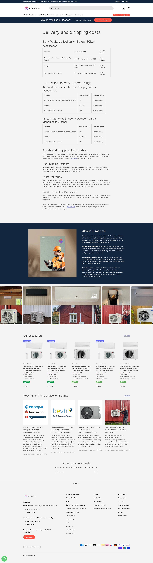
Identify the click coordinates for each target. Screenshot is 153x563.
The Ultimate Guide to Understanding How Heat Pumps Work (115, 429)
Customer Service (99, 505)
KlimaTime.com (31, 555)
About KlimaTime (71, 498)
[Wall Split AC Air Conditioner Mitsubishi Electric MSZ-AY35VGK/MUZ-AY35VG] (58, 351)
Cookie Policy (70, 519)
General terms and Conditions (76, 508)
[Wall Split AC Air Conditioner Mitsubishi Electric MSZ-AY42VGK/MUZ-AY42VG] (106, 351)
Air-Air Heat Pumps (45, 15)
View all (127, 336)
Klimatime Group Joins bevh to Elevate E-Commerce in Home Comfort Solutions (62, 429)
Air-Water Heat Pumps (63, 15)
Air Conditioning (28, 15)
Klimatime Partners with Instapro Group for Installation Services (33, 429)
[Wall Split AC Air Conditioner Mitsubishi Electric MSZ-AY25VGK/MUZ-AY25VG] (34, 351)
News (68, 501)
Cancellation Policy (72, 512)
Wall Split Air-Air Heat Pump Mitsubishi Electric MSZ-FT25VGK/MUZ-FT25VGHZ (81, 368)
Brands (120, 512)
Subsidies (121, 501)
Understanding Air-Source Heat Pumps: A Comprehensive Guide (89, 429)
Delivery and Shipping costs (75, 505)
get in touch (71, 207)
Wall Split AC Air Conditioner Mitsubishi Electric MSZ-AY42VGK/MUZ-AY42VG (105, 368)
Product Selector (124, 508)
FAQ (67, 523)
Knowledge (122, 498)
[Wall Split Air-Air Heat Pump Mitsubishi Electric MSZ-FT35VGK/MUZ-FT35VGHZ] (130, 351)
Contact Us (97, 498)
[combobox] (81, 8)
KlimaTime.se (70, 530)
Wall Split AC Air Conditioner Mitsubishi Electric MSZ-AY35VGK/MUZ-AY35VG (57, 368)
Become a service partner (102, 508)
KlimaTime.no (70, 533)
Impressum (69, 526)
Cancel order (122, 516)
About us (78, 15)
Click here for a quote (103, 20)
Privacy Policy (70, 516)
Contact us (29, 537)
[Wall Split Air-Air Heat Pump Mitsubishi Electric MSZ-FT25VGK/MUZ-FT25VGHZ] (82, 351)
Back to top (76, 484)
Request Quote (98, 501)
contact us (73, 158)
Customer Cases (123, 505)
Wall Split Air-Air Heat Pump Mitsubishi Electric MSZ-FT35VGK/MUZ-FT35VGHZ (129, 368)
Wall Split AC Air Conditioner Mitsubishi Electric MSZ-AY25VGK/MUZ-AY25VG (33, 368)
